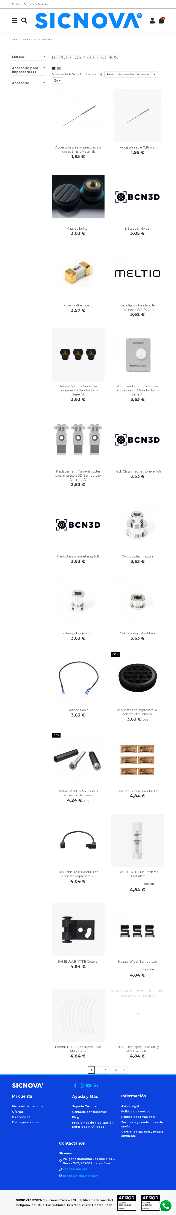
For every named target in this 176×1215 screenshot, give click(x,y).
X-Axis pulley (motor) (137, 556)
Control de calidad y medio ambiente (142, 1134)
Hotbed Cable (78, 710)
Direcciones (21, 1117)
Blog (75, 1117)
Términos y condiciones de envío (142, 1124)
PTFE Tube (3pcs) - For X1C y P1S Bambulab (137, 1049)
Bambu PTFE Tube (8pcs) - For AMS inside (78, 1049)
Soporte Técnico (84, 1106)
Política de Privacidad (138, 1116)
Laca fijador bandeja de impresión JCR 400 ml (137, 307)
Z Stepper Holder (137, 228)
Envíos (16, 4)
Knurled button (78, 228)
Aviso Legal (130, 1106)
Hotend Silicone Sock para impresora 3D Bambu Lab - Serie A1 (78, 390)
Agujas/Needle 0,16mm (137, 147)
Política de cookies (135, 1111)
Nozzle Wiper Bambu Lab (137, 962)
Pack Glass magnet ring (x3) (78, 556)
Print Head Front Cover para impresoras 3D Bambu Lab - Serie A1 (138, 390)
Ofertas (18, 1111)
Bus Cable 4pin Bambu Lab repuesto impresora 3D (78, 874)
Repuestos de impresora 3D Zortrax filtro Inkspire (137, 712)
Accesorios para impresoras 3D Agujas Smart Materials (78, 149)
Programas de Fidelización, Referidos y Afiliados (93, 1125)
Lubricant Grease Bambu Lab (137, 791)
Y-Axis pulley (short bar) (137, 633)
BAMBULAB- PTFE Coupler (78, 962)
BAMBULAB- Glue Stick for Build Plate (137, 874)
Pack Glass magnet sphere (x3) (137, 471)
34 (116, 1070)
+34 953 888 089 (75, 1169)
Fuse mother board (78, 305)
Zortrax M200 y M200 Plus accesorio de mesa (78, 793)
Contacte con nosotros (89, 1111)
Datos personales (25, 1122)
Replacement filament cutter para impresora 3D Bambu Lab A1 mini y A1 (78, 476)
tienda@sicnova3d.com (81, 1175)
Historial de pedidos (27, 1106)
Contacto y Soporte (35, 4)
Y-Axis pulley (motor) (78, 633)
